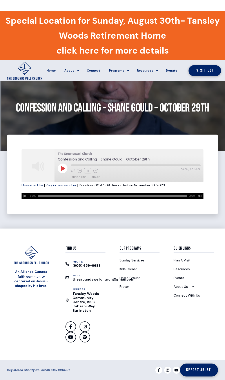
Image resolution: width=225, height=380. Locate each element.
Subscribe (78, 177)
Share (95, 177)
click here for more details (112, 50)
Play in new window (61, 185)
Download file (32, 185)
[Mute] (200, 196)
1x (88, 171)
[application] (112, 196)
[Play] (25, 196)
